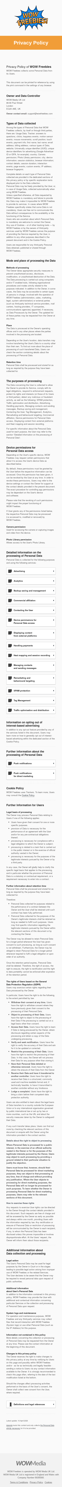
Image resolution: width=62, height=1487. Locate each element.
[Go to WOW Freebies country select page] (31, 18)
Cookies (48, 1482)
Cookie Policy (28, 795)
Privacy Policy (36, 1482)
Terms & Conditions (19, 1482)
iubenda (9, 1425)
